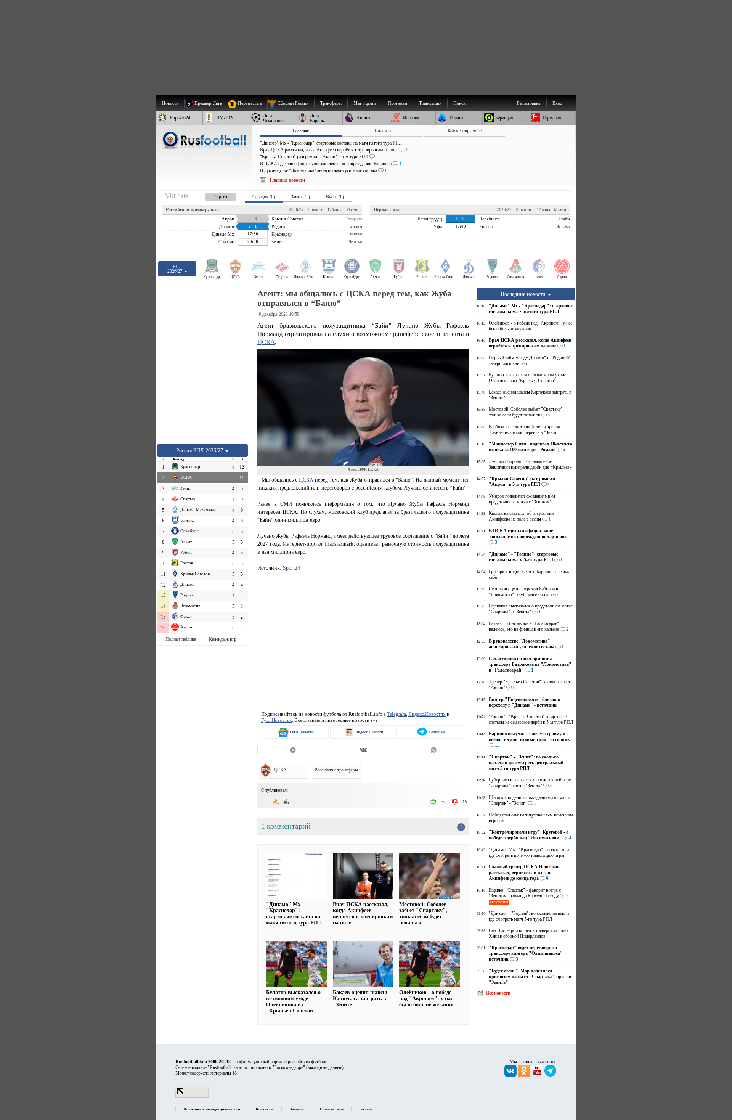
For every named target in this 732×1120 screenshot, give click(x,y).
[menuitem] (290, 103)
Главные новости (287, 180)
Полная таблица (180, 639)
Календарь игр (222, 639)
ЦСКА (266, 341)
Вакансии (296, 1109)
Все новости (498, 993)
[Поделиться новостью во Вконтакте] (363, 750)
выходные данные (325, 1067)
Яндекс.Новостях (427, 714)
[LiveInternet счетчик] (192, 1096)
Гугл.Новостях (276, 720)
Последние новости (524, 294)
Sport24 (291, 568)
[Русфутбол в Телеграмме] (550, 1075)
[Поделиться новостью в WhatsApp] (433, 750)
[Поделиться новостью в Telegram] (292, 750)
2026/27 (296, 209)
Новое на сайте (332, 1109)
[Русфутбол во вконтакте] (511, 1075)
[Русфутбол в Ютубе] (537, 1075)
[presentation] (213, 195)
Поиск (459, 103)
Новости (315, 209)
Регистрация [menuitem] (529, 103)
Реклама (365, 1109)
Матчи (352, 209)
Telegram (396, 714)
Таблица (334, 209)
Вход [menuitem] (557, 103)
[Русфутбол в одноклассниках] (524, 1075)
